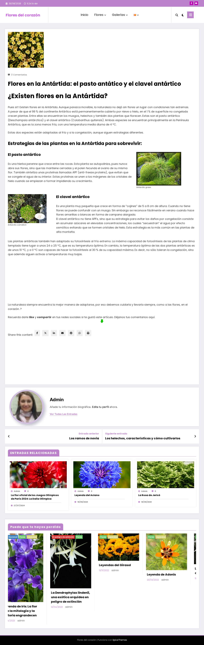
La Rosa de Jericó (149, 495)
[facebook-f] (191, 3)
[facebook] (37, 333)
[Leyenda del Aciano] (101, 474)
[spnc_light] (183, 14)
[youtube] (196, 3)
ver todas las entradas (63, 414)
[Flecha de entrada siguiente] (195, 436)
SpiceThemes (120, 616)
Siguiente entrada (116, 433)
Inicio (84, 15)
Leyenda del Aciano (87, 495)
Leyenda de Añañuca (171, 592)
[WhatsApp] (80, 333)
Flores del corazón (23, 15)
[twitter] (45, 333)
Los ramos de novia (84, 438)
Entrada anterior (89, 433)
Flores (98, 15)
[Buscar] (176, 15)
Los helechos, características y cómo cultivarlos (142, 438)
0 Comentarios (19, 74)
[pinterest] (71, 333)
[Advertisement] (102, 279)
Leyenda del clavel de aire (123, 570)
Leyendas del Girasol (27, 565)
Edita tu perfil (100, 406)
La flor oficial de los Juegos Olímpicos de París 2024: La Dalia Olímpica (35, 496)
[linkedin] (54, 333)
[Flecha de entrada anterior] (9, 436)
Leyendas (24, 537)
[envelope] (62, 333)
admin (57, 399)
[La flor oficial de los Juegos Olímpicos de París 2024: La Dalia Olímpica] (38, 474)
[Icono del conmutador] (190, 14)
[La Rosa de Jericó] (165, 474)
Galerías (118, 15)
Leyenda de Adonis (73, 574)
